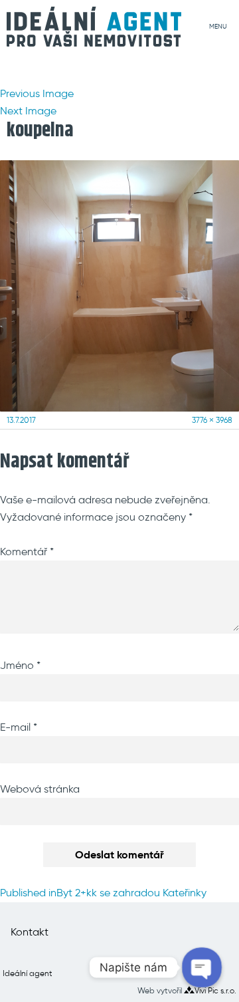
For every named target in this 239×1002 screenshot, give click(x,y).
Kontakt (29, 932)
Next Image (28, 110)
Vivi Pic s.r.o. (215, 990)
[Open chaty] (201, 967)
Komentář (27, 551)
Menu (218, 26)
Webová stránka (40, 789)
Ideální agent (27, 973)
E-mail (18, 727)
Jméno (20, 665)
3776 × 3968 (212, 420)
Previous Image (37, 93)
